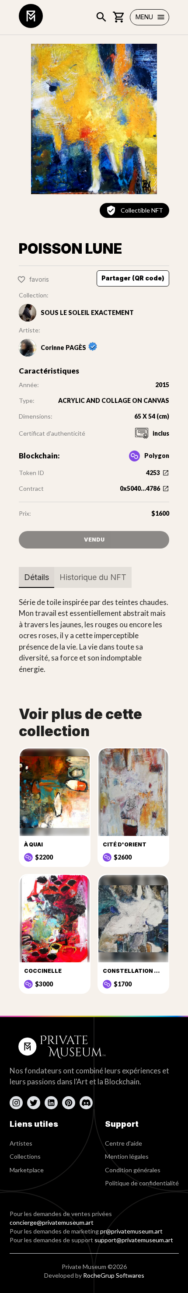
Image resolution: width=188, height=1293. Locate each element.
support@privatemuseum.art (133, 1240)
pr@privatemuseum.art (131, 1231)
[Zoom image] (94, 119)
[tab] (36, 577)
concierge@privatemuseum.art (52, 1222)
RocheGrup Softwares (113, 1275)
